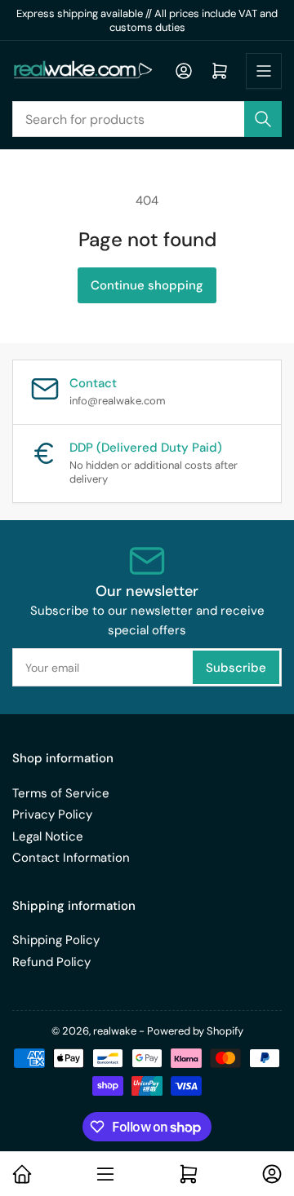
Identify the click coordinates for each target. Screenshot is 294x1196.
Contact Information (71, 858)
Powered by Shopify (195, 1031)
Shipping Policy (56, 940)
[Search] (263, 119)
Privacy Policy (52, 814)
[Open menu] (264, 71)
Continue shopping (147, 285)
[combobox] (147, 119)
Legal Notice (47, 836)
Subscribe (236, 668)
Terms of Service (60, 793)
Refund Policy (51, 962)
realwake (114, 1031)
